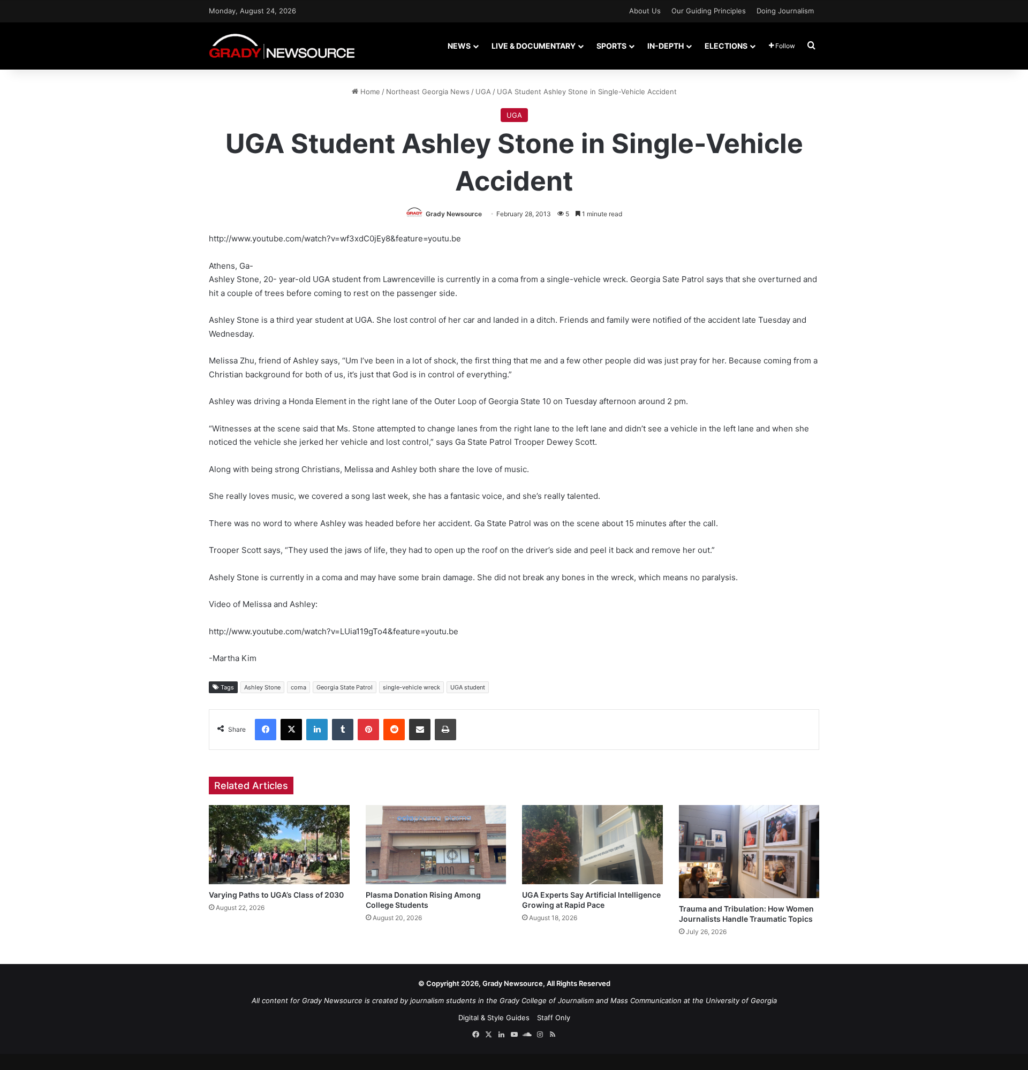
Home (369, 91)
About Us (645, 10)
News (459, 45)
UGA (483, 91)
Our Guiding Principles (708, 10)
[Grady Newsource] (282, 46)
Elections (726, 45)
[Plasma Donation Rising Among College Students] (436, 844)
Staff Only (553, 1017)
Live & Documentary (534, 45)
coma (298, 687)
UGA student (467, 687)
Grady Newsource (454, 214)
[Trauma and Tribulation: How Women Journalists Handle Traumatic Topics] (749, 851)
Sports (611, 45)
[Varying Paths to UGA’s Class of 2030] (279, 844)
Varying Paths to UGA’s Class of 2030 (276, 894)
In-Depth (665, 45)
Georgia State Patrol (344, 687)
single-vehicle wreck (411, 687)
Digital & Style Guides (494, 1017)
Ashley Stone (262, 687)
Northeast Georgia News (428, 91)
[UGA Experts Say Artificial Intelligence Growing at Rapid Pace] (592, 844)
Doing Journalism (785, 10)
